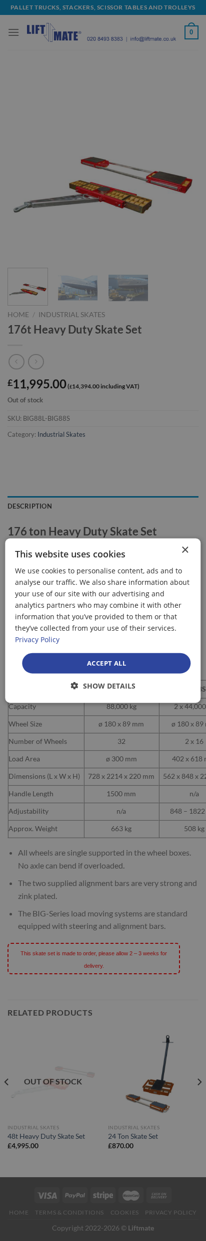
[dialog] (102, 620)
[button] (103, 686)
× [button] (184, 549)
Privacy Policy (37, 639)
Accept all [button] (106, 662)
